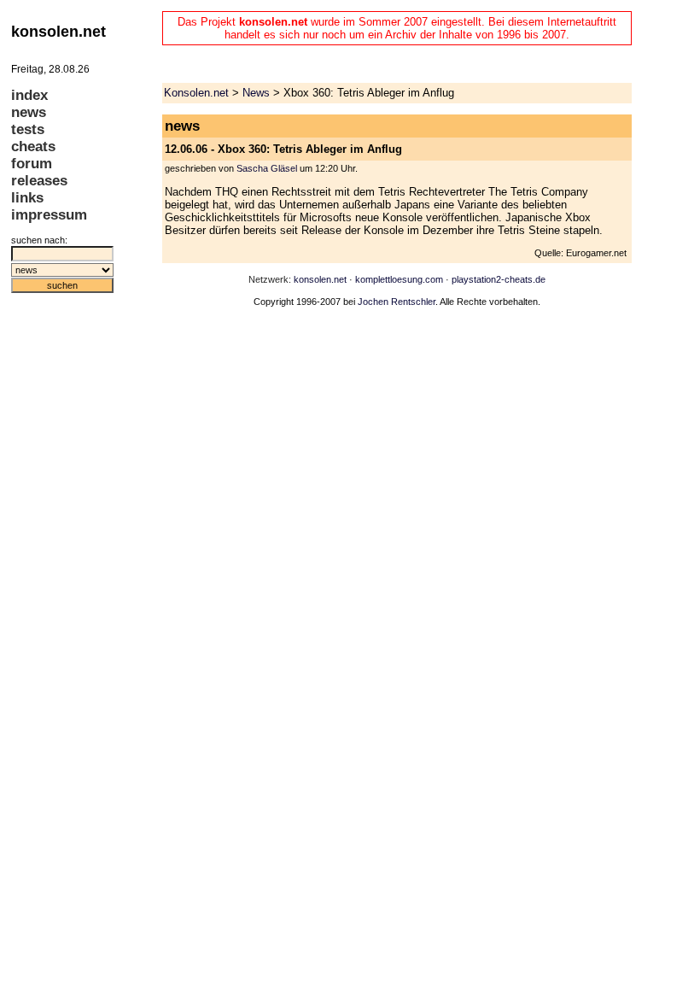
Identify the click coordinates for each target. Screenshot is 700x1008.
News (256, 92)
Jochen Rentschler (396, 301)
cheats (33, 146)
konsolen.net (320, 279)
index (29, 95)
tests (27, 129)
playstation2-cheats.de (498, 279)
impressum (49, 215)
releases (39, 181)
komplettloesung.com (399, 279)
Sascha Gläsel (266, 168)
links (27, 198)
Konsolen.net (196, 92)
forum (31, 163)
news (28, 112)
